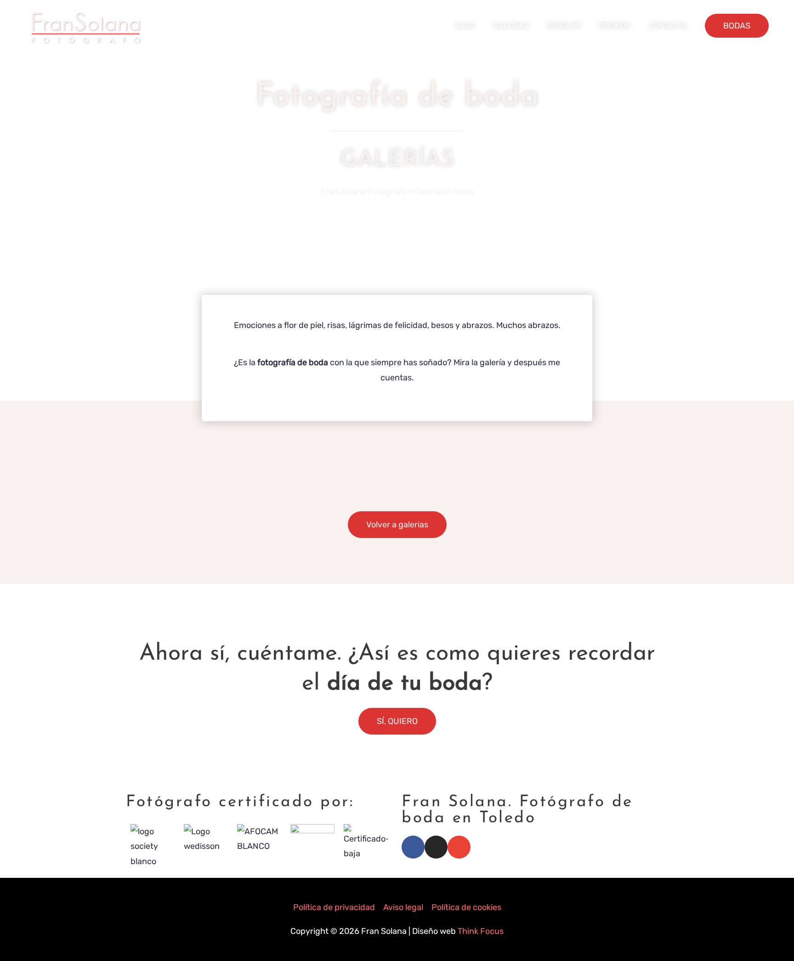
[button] (737, 26)
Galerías (430, 192)
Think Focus (481, 931)
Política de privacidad (334, 907)
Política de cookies (466, 907)
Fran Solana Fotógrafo (363, 192)
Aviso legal (403, 907)
